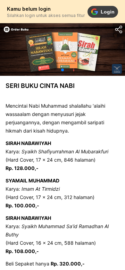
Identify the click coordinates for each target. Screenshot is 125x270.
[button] (62, 70)
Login (108, 12)
